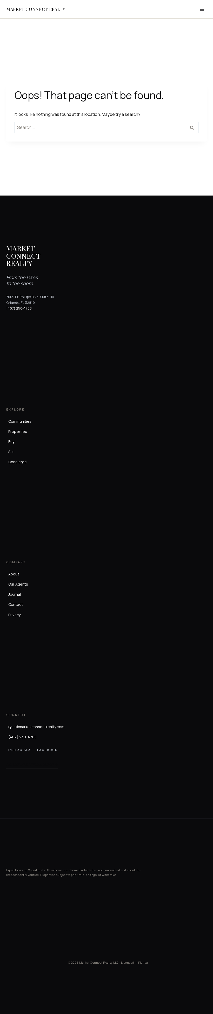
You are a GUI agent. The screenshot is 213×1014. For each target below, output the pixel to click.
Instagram (19, 750)
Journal (14, 594)
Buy (11, 441)
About (13, 574)
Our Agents (18, 584)
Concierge (17, 461)
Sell (11, 451)
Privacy (14, 614)
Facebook (47, 750)
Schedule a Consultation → (32, 764)
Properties (17, 431)
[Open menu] (202, 9)
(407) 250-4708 (19, 308)
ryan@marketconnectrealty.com (36, 726)
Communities (20, 421)
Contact (15, 604)
